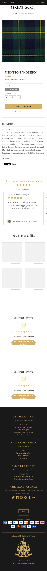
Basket (42, 2)
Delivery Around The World (23, 432)
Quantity (8, 94)
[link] (23, 221)
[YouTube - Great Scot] (33, 497)
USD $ (12, 2)
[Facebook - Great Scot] (17, 497)
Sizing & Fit (24, 474)
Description (7, 124)
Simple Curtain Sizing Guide (23, 479)
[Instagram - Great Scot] (21, 497)
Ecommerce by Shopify (26, 563)
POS (14, 563)
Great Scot (26, 561)
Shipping (7, 79)
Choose (7, 85)
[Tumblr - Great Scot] (29, 497)
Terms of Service (23, 456)
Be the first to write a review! (23, 342)
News (23, 450)
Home (15, 13)
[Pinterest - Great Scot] (25, 497)
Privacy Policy (23, 458)
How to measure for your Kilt (23, 476)
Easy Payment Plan (23, 435)
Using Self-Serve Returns (23, 427)
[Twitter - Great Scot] (13, 497)
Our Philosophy (23, 430)
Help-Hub (23, 425)
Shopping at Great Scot (23, 453)
